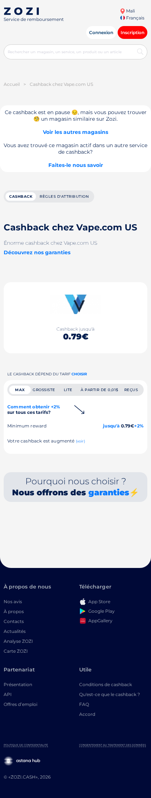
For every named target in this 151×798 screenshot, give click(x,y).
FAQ (84, 704)
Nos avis (13, 601)
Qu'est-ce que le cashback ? (109, 694)
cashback (20, 196)
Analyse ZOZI (18, 641)
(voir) (80, 441)
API (8, 694)
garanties (108, 493)
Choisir (79, 374)
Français (134, 17)
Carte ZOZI (16, 651)
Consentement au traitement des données (112, 745)
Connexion (101, 32)
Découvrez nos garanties (37, 252)
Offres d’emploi (20, 704)
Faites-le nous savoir (75, 165)
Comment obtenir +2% (33, 409)
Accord (87, 714)
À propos (14, 611)
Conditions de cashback (105, 684)
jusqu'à (111, 426)
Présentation (18, 684)
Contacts (14, 621)
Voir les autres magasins (75, 132)
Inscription (132, 32)
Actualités (15, 631)
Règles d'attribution (64, 196)
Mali (130, 11)
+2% (139, 426)
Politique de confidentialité (26, 745)
